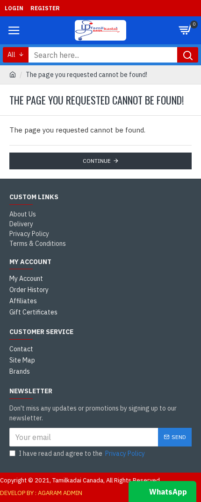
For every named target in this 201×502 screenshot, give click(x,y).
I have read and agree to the (82, 453)
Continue (97, 160)
